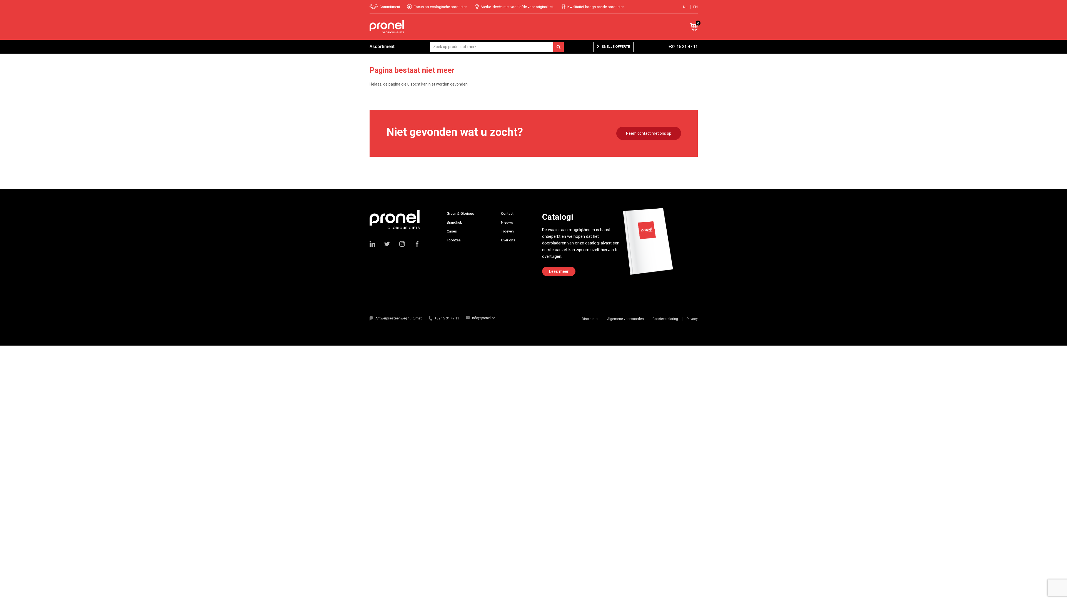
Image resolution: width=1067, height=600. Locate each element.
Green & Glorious (460, 213)
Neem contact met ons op (648, 133)
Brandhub (454, 222)
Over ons (508, 240)
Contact (507, 213)
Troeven (507, 231)
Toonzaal (454, 240)
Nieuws (507, 222)
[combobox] (497, 47)
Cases (452, 231)
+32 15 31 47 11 (683, 46)
